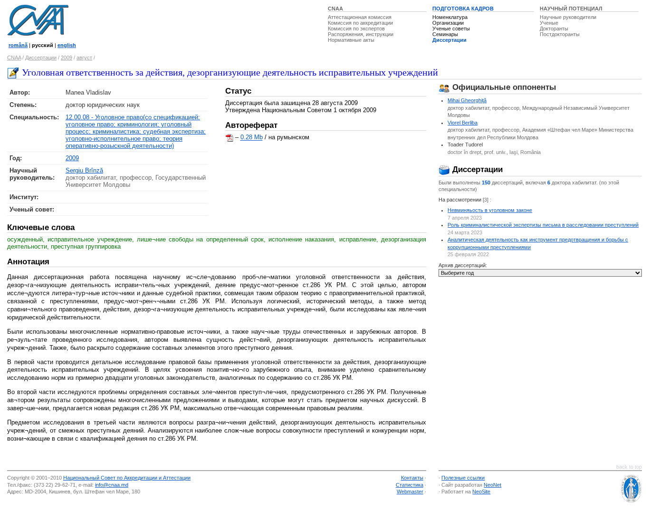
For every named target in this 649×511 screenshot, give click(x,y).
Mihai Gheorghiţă (467, 100)
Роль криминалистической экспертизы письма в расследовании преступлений (543, 225)
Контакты (412, 478)
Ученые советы (451, 28)
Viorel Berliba (462, 122)
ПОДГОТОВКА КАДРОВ (463, 8)
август (84, 57)
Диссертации (449, 40)
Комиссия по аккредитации (360, 23)
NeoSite (481, 491)
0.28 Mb (251, 137)
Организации (448, 23)
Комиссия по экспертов (356, 28)
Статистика (409, 485)
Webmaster (410, 491)
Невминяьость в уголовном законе (490, 210)
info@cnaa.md (111, 485)
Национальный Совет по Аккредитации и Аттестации (127, 478)
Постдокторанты (560, 34)
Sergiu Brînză (84, 170)
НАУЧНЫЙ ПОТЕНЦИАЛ (571, 8)
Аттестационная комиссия (359, 17)
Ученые (549, 23)
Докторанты (554, 28)
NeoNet (492, 485)
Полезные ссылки (463, 478)
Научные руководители (568, 17)
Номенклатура (450, 17)
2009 (66, 57)
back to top (629, 467)
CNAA (335, 8)
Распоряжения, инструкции (360, 34)
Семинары (445, 34)
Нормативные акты (351, 40)
